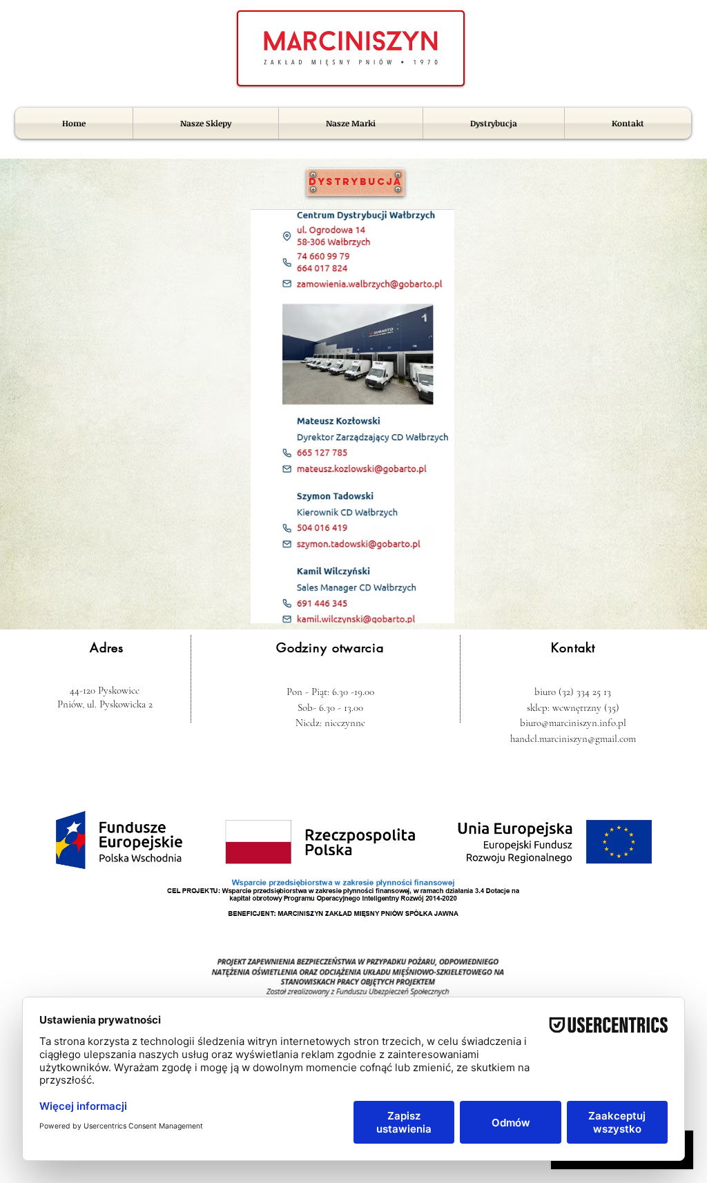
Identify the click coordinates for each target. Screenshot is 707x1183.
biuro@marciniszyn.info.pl (573, 722)
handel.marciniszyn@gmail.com (573, 738)
